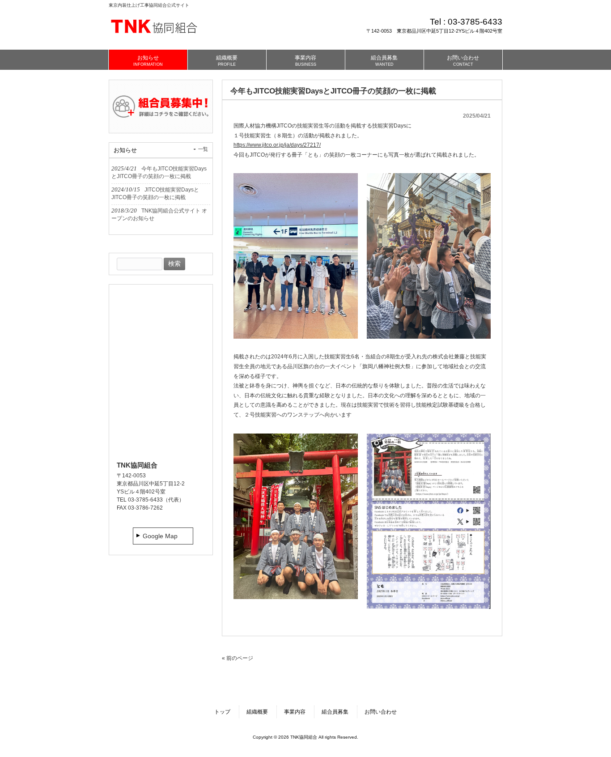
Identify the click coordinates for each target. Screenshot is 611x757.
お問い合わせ (381, 712)
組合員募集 (335, 712)
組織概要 (257, 712)
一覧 (203, 149)
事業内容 (295, 712)
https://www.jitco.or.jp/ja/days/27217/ (277, 145)
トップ (222, 712)
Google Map (160, 536)
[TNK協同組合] (155, 36)
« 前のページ (237, 658)
